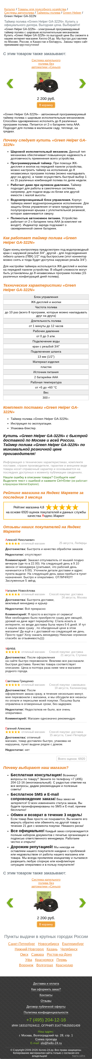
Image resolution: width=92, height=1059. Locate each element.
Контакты (46, 995)
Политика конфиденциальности (46, 1012)
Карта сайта (78, 1056)
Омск (24, 954)
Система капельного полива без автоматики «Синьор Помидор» (46, 65)
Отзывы (46, 1000)
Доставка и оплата (46, 983)
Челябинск (69, 949)
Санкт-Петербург (21, 944)
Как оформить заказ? (46, 989)
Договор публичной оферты (46, 1006)
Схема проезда (46, 1039)
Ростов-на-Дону (59, 954)
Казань (52, 949)
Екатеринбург (73, 944)
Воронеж (26, 965)
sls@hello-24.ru (51, 1043)
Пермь (61, 960)
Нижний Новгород (29, 949)
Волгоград (44, 965)
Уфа (28, 960)
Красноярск (44, 960)
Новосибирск (48, 944)
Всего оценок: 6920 (71, 758)
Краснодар (64, 965)
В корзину (46, 105)
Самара (37, 954)
